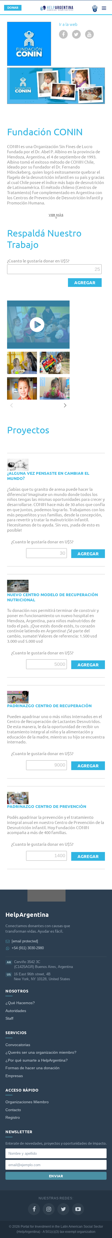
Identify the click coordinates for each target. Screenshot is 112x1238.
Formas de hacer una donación (32, 1068)
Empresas (14, 1076)
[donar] (85, 282)
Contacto (13, 1110)
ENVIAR (56, 1176)
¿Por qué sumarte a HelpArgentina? (36, 1060)
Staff (9, 1018)
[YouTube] (78, 1209)
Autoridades (15, 1011)
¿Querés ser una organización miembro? (40, 1052)
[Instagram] (49, 1209)
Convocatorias (17, 1045)
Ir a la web (68, 24)
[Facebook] (34, 1209)
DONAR (12, 7)
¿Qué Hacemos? (20, 1003)
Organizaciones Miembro (27, 1102)
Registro (12, 1118)
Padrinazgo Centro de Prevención (46, 806)
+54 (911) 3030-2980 (28, 948)
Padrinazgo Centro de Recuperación (49, 705)
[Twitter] (63, 1209)
